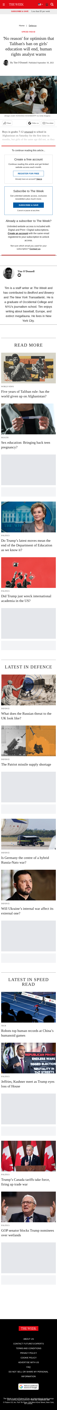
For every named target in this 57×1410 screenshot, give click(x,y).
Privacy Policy (28, 1353)
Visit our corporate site (40, 1400)
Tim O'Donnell (20, 62)
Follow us (35, 123)
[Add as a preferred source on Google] (28, 1386)
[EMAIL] (20, 275)
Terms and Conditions (28, 1348)
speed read (28, 32)
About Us (28, 1339)
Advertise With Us (28, 1362)
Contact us (35, 249)
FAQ (28, 1367)
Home (22, 25)
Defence (33, 25)
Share (9, 123)
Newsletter (49, 123)
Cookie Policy (29, 1358)
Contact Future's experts (28, 1344)
